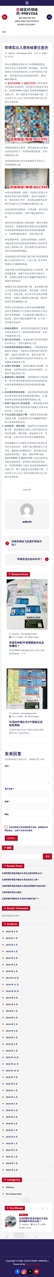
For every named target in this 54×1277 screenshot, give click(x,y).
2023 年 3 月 (11, 1117)
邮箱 (7, 801)
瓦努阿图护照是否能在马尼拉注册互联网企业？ (22, 873)
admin (11, 53)
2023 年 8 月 (11, 1084)
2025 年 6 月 (12, 945)
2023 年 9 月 (11, 1077)
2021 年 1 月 (11, 1156)
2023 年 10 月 (12, 1070)
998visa (10, 1187)
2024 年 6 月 (12, 1017)
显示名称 (9, 789)
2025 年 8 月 (12, 931)
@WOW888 (14, 83)
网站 (7, 814)
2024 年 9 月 (12, 998)
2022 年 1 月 (11, 1143)
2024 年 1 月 (11, 1051)
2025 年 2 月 (11, 964)
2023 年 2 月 (11, 1123)
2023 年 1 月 (11, 1130)
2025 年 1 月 (11, 971)
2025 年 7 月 (11, 938)
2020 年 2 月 (12, 1170)
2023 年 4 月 (11, 1110)
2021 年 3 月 (11, 1150)
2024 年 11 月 (12, 984)
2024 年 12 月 (12, 978)
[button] (43, 1208)
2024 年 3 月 (11, 1037)
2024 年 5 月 (12, 1024)
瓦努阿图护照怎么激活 (11, 892)
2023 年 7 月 (11, 1090)
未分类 (28, 489)
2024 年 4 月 (12, 1031)
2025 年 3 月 (11, 958)
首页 (4, 32)
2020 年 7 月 (12, 1163)
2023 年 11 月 (12, 1064)
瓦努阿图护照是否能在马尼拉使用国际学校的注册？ (24, 886)
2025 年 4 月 (12, 951)
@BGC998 (29, 83)
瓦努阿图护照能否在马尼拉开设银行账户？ (20, 898)
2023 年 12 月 (12, 1057)
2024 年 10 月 (12, 991)
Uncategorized (24, 53)
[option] (27, 1220)
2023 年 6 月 (11, 1097)
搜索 (9, 847)
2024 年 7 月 (11, 1011)
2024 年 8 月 (12, 1004)
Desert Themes (33, 1261)
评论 (7, 766)
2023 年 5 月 (11, 1103)
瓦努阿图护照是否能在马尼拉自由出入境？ (20, 879)
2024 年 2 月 (11, 1044)
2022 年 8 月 (11, 1137)
